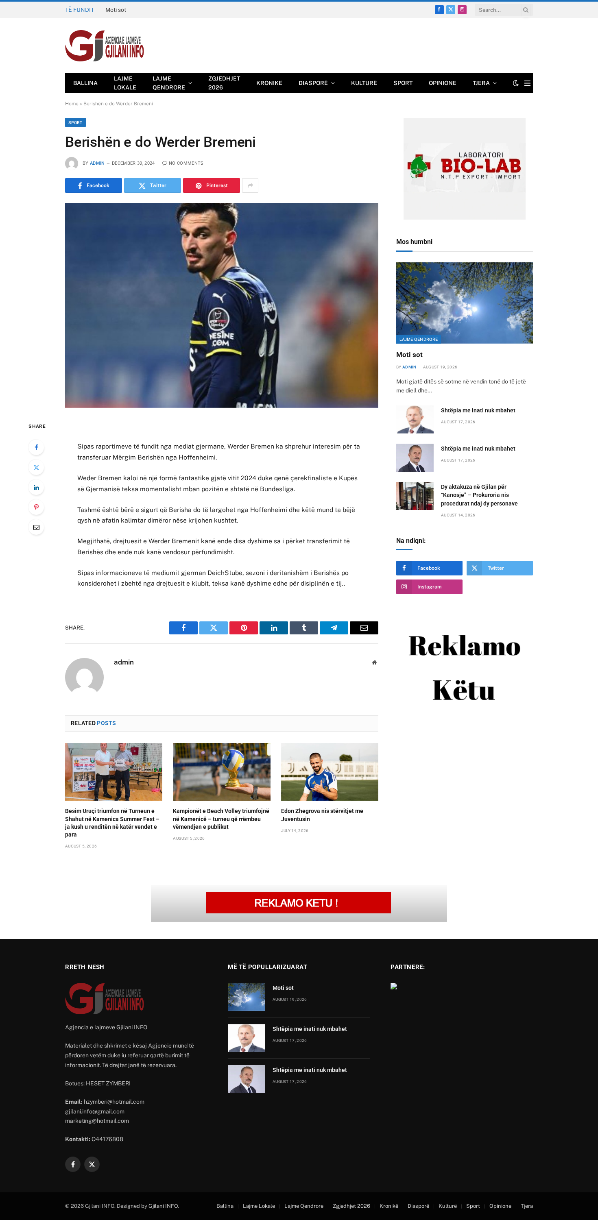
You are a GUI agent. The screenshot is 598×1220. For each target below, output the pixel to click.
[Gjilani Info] (104, 46)
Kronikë (269, 83)
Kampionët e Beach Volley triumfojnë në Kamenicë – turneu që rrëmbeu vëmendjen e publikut (221, 819)
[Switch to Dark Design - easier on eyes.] (516, 83)
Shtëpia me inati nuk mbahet (142, 10)
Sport (402, 83)
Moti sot (409, 355)
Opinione (442, 83)
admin (97, 163)
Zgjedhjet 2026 (224, 83)
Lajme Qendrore (169, 83)
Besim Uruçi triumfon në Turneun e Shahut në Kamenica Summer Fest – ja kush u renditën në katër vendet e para (112, 822)
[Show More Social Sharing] (250, 185)
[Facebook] (36, 447)
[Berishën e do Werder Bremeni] (221, 305)
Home (72, 104)
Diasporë (313, 83)
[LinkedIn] (36, 487)
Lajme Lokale (125, 83)
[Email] (36, 527)
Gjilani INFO (163, 1206)
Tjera (481, 83)
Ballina (85, 83)
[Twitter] (36, 467)
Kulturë (364, 83)
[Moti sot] (464, 303)
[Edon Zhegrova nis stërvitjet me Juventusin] (329, 772)
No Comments (186, 163)
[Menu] (527, 83)
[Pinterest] (36, 507)
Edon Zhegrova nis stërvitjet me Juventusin (322, 815)
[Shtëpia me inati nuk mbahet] (415, 419)
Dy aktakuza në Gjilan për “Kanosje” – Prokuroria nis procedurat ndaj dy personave (479, 495)
